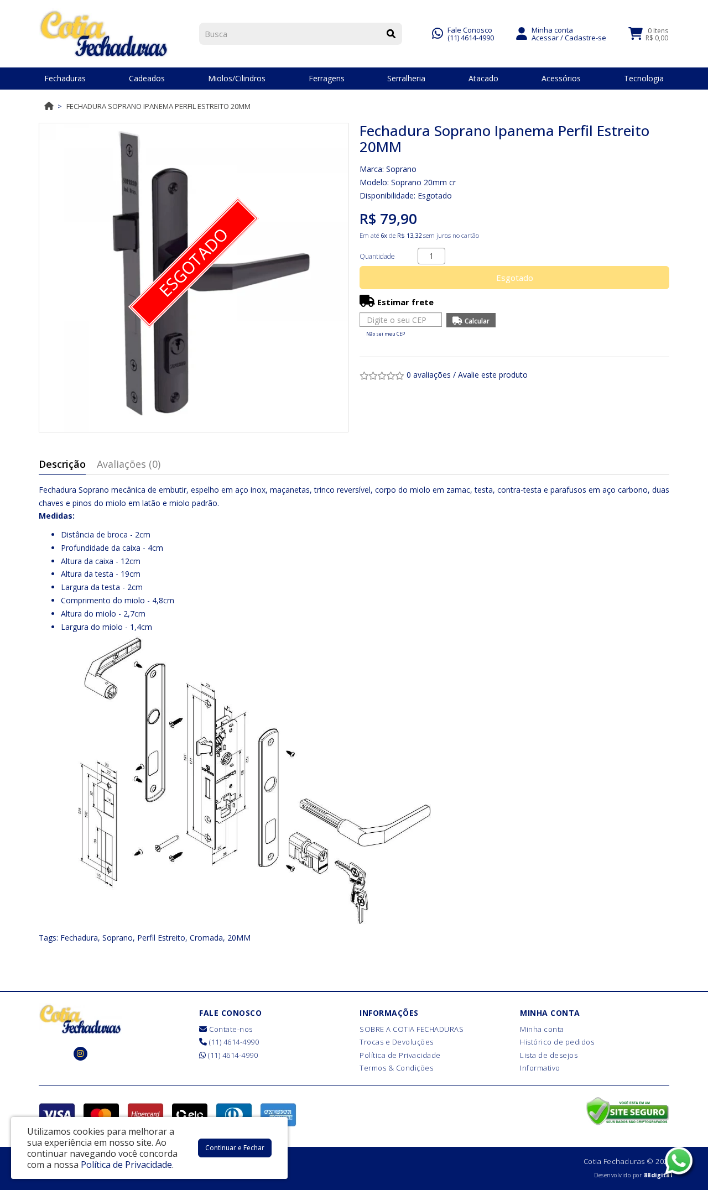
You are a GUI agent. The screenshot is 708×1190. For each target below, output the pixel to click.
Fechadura (79, 937)
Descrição (62, 464)
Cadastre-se (585, 38)
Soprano (401, 169)
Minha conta (542, 1029)
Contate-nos (230, 1029)
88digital (658, 1175)
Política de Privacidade (400, 1055)
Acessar (545, 38)
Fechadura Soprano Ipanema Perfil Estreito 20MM (158, 106)
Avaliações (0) (128, 464)
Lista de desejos (548, 1055)
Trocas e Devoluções (397, 1042)
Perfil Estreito (161, 937)
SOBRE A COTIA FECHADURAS (412, 1029)
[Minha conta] (521, 33)
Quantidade (377, 256)
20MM (239, 937)
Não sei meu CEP (385, 334)
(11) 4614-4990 (470, 38)
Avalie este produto (493, 374)
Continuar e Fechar (234, 1147)
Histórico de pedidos (557, 1042)
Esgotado (514, 277)
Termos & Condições (396, 1068)
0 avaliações (429, 374)
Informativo (540, 1068)
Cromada (206, 937)
